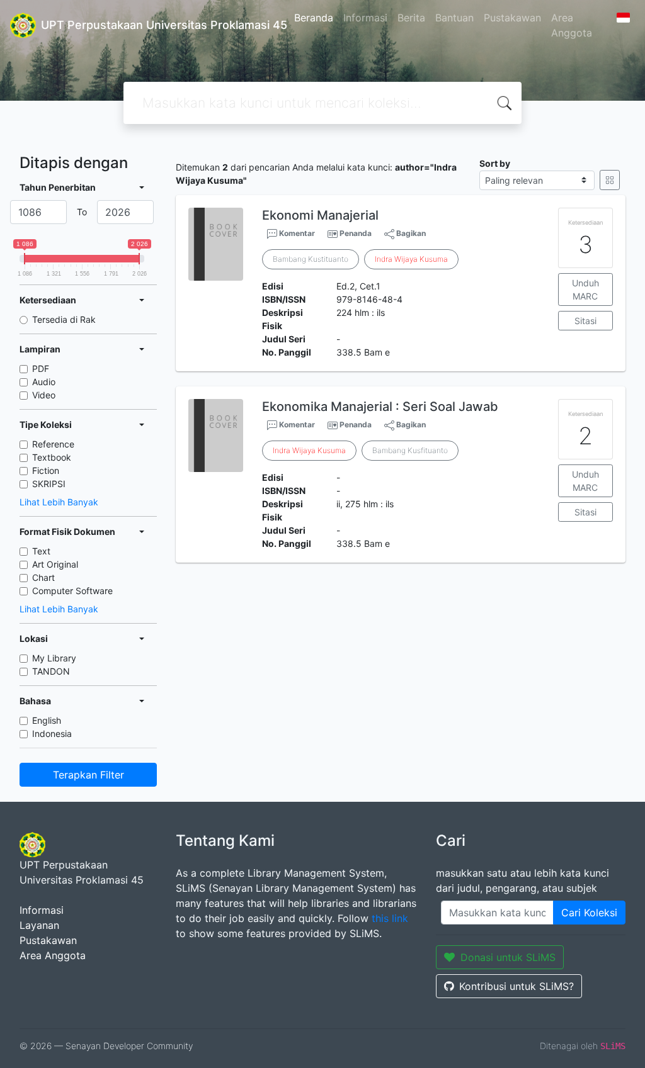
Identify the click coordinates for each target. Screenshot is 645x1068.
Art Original (55, 564)
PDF (40, 368)
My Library (54, 658)
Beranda (313, 17)
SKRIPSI (49, 483)
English (46, 720)
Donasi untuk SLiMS (508, 957)
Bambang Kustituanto (310, 259)
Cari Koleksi (589, 912)
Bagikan (410, 233)
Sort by (494, 163)
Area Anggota (571, 25)
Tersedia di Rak (64, 319)
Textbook (51, 457)
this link (390, 918)
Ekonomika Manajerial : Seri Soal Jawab (380, 406)
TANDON (51, 671)
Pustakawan (512, 17)
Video (43, 395)
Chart (43, 577)
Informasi (365, 17)
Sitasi (585, 320)
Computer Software (72, 590)
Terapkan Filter (88, 774)
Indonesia (52, 733)
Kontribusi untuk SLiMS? (516, 986)
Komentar (296, 233)
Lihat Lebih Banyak (59, 502)
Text (41, 551)
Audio (43, 381)
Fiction (45, 470)
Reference (53, 444)
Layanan (39, 925)
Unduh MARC (585, 289)
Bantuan (454, 17)
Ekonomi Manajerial (320, 215)
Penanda (356, 233)
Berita (411, 17)
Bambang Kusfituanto (410, 450)
